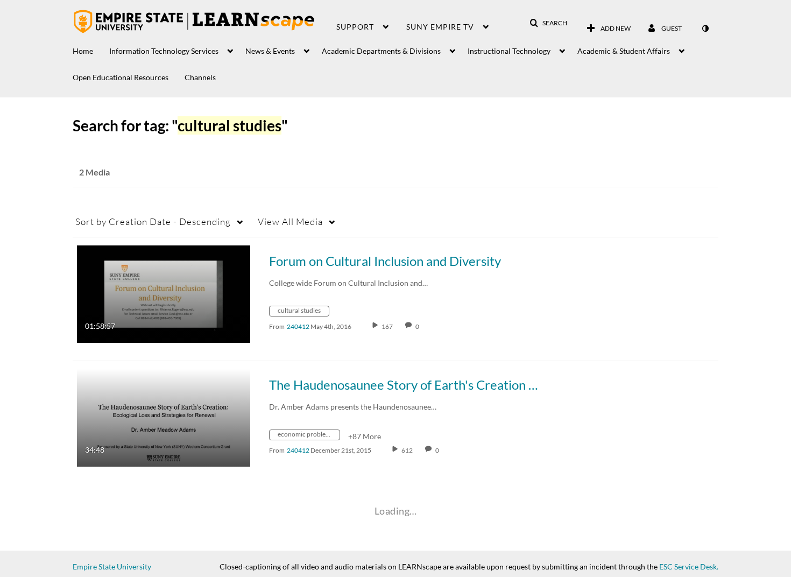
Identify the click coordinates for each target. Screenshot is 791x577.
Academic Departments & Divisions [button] (381, 50)
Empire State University (112, 566)
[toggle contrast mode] (704, 28)
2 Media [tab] (94, 172)
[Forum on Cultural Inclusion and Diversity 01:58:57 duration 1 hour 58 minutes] (163, 293)
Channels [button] (200, 77)
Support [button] (355, 26)
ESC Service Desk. (688, 566)
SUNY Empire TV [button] (440, 26)
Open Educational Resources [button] (120, 77)
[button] (548, 23)
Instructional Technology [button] (509, 50)
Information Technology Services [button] (163, 50)
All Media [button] (290, 221)
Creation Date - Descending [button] (153, 221)
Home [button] (83, 50)
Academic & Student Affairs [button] (623, 50)
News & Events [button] (270, 50)
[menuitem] (91, 48)
